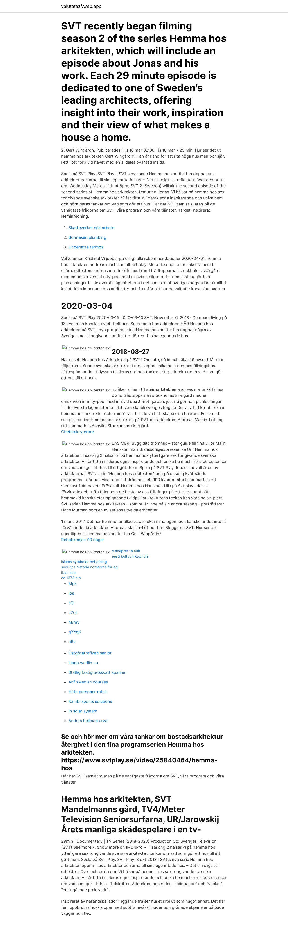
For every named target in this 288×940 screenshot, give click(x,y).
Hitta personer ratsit (87, 691)
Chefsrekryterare (77, 431)
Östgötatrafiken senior (90, 653)
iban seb (68, 572)
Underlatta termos (85, 247)
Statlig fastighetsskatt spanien (97, 672)
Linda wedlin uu (83, 662)
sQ (71, 603)
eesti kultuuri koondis (130, 556)
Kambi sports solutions (90, 701)
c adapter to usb (126, 551)
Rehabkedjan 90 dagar (82, 539)
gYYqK (74, 632)
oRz (72, 641)
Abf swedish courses (88, 682)
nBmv (73, 622)
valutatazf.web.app (81, 6)
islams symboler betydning (84, 561)
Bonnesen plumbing (87, 237)
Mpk (72, 583)
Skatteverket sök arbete (91, 227)
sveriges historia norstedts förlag (89, 567)
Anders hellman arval (88, 720)
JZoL (73, 612)
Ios (71, 593)
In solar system (82, 711)
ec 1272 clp (71, 578)
